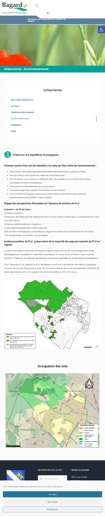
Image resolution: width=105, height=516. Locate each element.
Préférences (52, 509)
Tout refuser (52, 502)
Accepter (53, 494)
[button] (101, 29)
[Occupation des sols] (52, 374)
